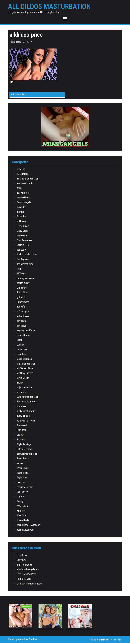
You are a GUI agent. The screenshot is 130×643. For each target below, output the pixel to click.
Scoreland (22, 425)
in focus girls (23, 311)
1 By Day (21, 169)
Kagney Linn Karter (26, 330)
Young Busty (23, 520)
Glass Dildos (23, 292)
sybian (20, 463)
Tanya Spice (23, 468)
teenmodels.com (25, 487)
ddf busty (21, 249)
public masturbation (26, 411)
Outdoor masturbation (27, 396)
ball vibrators (23, 192)
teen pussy (22, 482)
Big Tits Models (24, 564)
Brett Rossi (22, 216)
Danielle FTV (23, 244)
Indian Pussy (23, 316)
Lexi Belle (21, 354)
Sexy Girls (21, 559)
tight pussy (22, 491)
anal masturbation (25, 183)
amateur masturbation (27, 178)
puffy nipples (23, 415)
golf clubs (21, 297)
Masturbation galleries (28, 569)
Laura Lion (22, 349)
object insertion (24, 387)
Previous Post (19, 94)
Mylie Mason (23, 377)
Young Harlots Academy (28, 524)
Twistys (20, 501)
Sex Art (20, 434)
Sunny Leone (23, 458)
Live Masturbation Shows (29, 583)
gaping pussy (23, 282)
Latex (19, 339)
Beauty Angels (24, 202)
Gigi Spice (22, 287)
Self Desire (22, 430)
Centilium (103, 639)
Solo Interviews (24, 449)
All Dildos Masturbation (49, 6)
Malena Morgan (24, 358)
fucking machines (25, 278)
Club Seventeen (24, 240)
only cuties (22, 392)
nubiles (20, 382)
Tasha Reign (23, 472)
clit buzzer (22, 235)
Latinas (20, 344)
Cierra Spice (23, 226)
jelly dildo (21, 320)
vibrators (21, 510)
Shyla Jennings (24, 444)
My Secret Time (25, 368)
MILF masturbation (26, 363)
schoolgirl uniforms (26, 420)
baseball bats (23, 197)
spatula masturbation (27, 453)
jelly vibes (21, 325)
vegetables (22, 506)
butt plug (21, 221)
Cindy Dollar (22, 230)
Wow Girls (21, 515)
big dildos (21, 207)
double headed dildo (27, 254)
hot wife (21, 306)
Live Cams (22, 555)
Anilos (20, 188)
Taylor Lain (22, 477)
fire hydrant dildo (25, 264)
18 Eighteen (23, 173)
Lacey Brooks (23, 335)
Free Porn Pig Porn (26, 574)
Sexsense (21, 439)
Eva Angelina (23, 259)
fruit (19, 268)
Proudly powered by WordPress (24, 639)
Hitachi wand (23, 302)
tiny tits (20, 496)
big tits (20, 211)
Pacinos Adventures (27, 401)
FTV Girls (21, 273)
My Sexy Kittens (25, 373)
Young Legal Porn (25, 529)
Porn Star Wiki (24, 578)
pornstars (21, 406)
